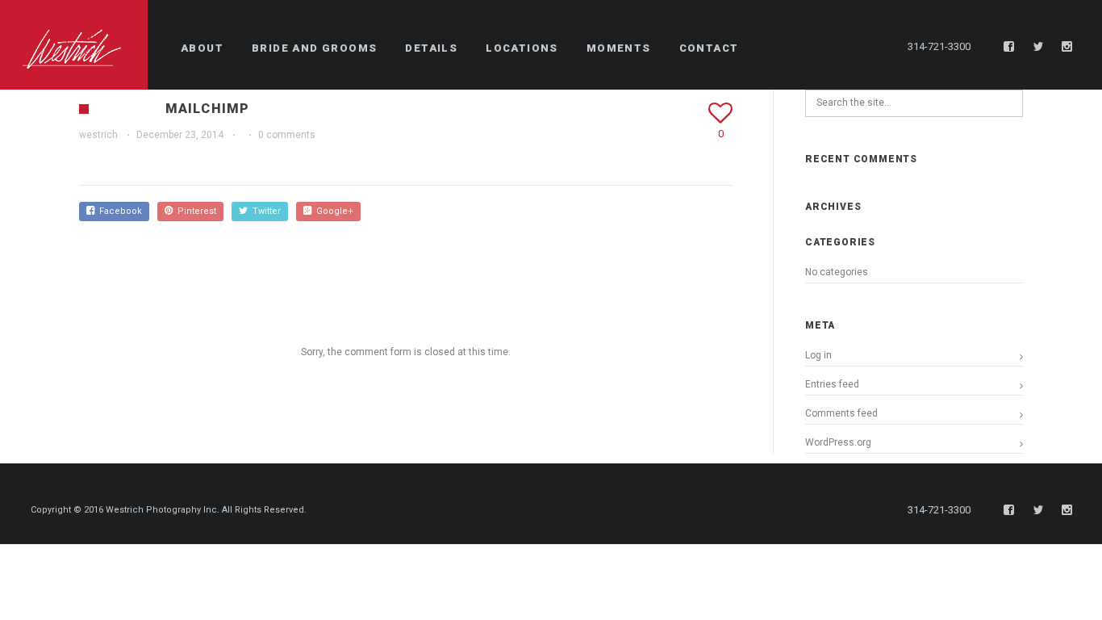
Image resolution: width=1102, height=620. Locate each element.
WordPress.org (838, 442)
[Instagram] (1067, 47)
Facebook (118, 211)
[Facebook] (1009, 47)
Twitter (264, 211)
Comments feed (841, 413)
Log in (818, 355)
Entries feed (832, 384)
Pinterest (194, 211)
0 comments (286, 134)
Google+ (332, 211)
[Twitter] (1038, 47)
